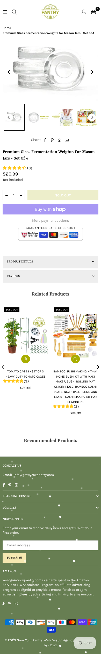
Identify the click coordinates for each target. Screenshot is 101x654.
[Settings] (84, 11)
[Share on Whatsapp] (60, 139)
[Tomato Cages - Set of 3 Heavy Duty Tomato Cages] (25, 335)
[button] (93, 11)
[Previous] (9, 72)
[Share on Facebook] (45, 139)
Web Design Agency (59, 640)
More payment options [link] (50, 220)
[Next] (92, 72)
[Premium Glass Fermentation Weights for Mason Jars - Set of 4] (14, 117)
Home (7, 28)
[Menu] (5, 11)
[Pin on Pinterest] (52, 139)
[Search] (14, 11)
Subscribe (14, 557)
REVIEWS (13, 276)
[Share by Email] (67, 139)
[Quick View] (75, 359)
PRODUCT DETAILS (20, 262)
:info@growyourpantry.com (33, 475)
